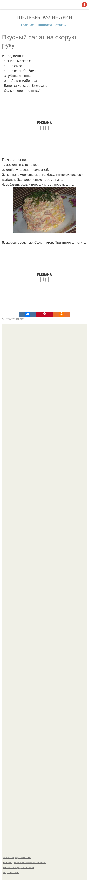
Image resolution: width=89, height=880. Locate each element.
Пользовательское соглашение (30, 862)
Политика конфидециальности (18, 867)
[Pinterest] (44, 314)
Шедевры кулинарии (44, 16)
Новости (45, 24)
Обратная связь (11, 872)
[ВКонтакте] (27, 314)
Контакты (7, 862)
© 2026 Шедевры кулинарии (17, 857)
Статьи (61, 24)
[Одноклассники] (61, 314)
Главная (27, 24)
